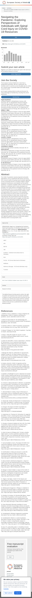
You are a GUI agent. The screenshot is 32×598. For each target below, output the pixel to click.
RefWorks (5, 263)
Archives (9, 8)
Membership (16, 97)
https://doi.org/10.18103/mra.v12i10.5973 (15, 44)
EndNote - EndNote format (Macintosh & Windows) (13, 253)
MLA (4, 257)
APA (4, 243)
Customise (6, 589)
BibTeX (5, 246)
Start (10, 557)
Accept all (17, 593)
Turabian (5, 269)
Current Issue (10, 575)
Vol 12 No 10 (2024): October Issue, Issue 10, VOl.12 (16, 9)
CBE (4, 249)
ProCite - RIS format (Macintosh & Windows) (14, 260)
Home (3, 8)
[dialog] (16, 587)
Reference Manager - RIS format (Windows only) (15, 266)
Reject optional (8, 593)
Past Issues (9, 576)
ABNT (4, 240)
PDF (16, 37)
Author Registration (16, 74)
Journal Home (10, 573)
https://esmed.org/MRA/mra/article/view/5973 (14, 234)
